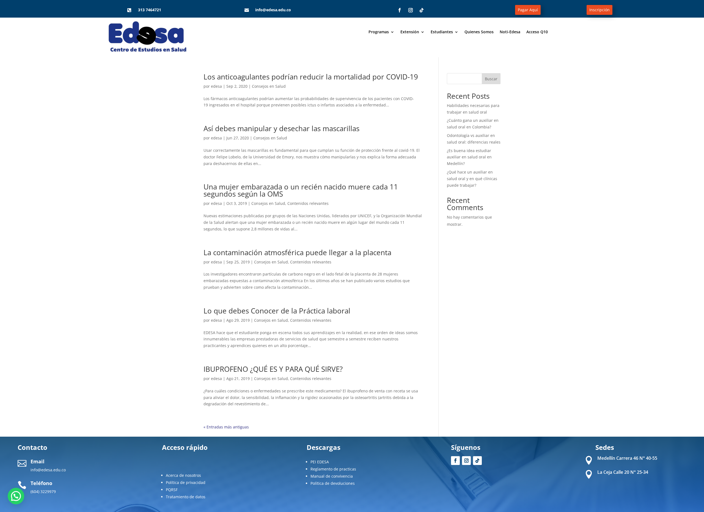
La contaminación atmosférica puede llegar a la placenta (297, 252)
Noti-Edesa (510, 32)
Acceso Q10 (537, 32)
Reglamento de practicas (333, 469)
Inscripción (599, 9)
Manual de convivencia (331, 476)
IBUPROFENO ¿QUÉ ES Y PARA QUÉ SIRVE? (273, 369)
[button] (16, 496)
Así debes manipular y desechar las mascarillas (281, 128)
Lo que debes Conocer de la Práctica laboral (277, 311)
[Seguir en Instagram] (410, 10)
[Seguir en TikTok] (421, 10)
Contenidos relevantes (308, 203)
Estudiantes (442, 32)
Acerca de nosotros (183, 475)
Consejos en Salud (269, 86)
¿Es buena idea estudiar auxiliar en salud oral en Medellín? (469, 157)
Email (38, 461)
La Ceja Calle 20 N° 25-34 (622, 472)
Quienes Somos (479, 32)
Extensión (409, 32)
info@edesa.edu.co (273, 9)
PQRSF (172, 489)
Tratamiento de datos (185, 496)
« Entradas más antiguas (226, 427)
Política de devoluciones (332, 483)
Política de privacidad (185, 482)
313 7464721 (149, 9)
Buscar (491, 78)
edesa (216, 86)
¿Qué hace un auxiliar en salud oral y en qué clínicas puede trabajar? (472, 178)
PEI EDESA (319, 461)
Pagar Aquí (528, 9)
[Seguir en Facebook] (399, 10)
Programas (379, 32)
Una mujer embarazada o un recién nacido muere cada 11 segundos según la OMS (301, 190)
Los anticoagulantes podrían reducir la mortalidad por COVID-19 (311, 77)
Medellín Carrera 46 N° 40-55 (627, 458)
